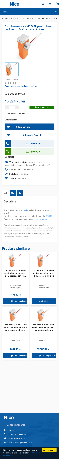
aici (25, 210)
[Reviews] (13, 193)
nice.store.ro (41, 219)
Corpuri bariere (26, 18)
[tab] (29, 425)
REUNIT (49, 216)
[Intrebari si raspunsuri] (20, 193)
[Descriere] (5, 193)
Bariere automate (10, 18)
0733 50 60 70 (33, 151)
